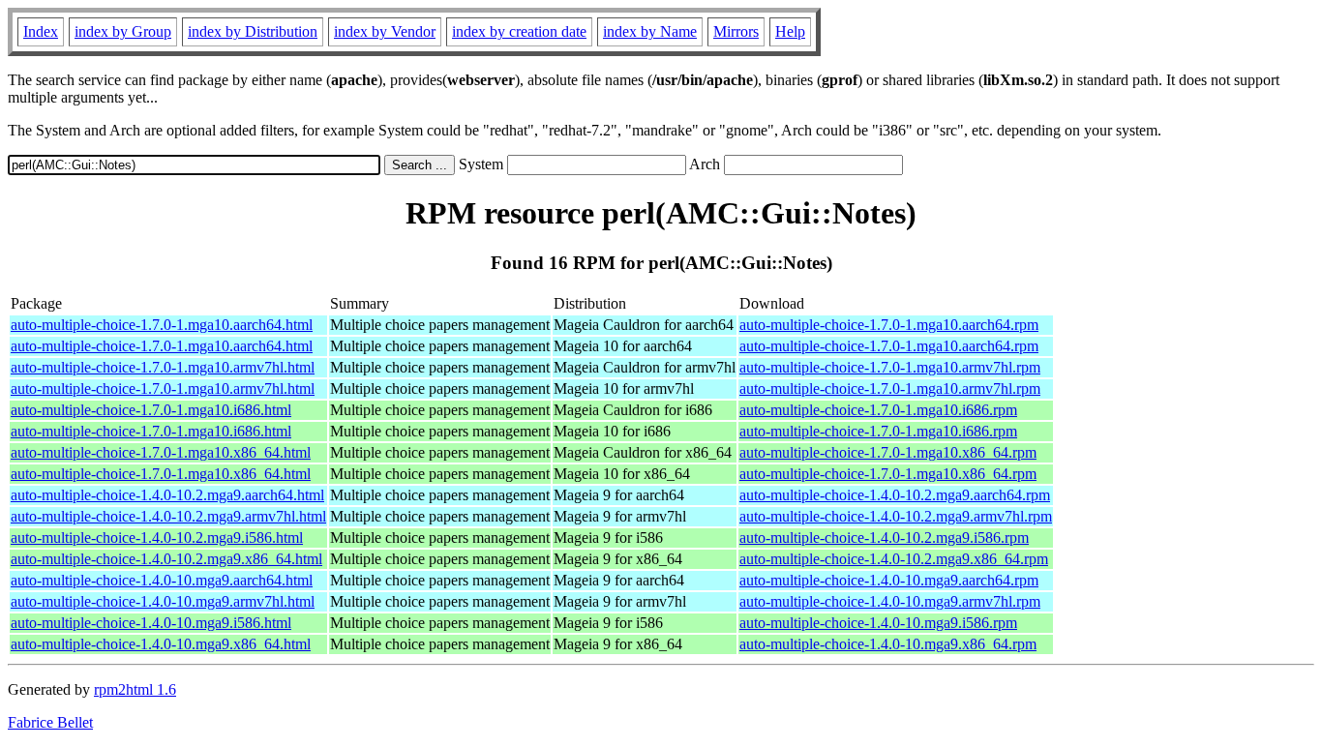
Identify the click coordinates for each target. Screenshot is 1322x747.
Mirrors (736, 31)
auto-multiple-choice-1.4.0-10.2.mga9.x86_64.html (166, 559)
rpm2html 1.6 (135, 689)
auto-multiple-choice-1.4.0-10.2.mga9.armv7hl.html (168, 516)
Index (40, 31)
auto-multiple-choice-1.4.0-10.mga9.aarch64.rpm (888, 580)
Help (790, 31)
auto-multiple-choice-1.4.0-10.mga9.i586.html (151, 622)
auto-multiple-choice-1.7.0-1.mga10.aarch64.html (162, 324)
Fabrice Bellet (50, 722)
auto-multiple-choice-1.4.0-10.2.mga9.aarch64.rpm (894, 495)
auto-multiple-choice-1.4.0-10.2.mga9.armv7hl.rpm (895, 516)
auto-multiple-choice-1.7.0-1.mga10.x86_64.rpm (888, 452)
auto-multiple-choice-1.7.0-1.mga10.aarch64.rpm (888, 324)
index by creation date (519, 31)
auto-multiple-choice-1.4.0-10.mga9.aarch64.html (162, 580)
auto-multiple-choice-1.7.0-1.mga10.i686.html (151, 410)
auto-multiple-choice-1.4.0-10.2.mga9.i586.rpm (884, 537)
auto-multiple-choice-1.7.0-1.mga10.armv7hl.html (163, 367)
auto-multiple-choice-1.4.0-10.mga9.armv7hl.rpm (889, 601)
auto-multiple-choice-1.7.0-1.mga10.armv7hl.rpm (889, 367)
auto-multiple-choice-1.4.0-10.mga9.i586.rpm (878, 622)
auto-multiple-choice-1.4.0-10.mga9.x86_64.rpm (888, 644)
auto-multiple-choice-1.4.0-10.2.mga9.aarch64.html (167, 495)
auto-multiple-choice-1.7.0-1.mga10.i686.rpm (878, 410)
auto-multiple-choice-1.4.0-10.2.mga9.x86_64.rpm (893, 559)
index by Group (123, 31)
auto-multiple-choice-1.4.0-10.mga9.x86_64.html (161, 644)
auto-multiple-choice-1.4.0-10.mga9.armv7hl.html (163, 601)
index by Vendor (385, 31)
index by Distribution (252, 31)
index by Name (650, 31)
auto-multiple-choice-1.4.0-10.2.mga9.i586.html (157, 537)
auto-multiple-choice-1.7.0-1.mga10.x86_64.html (161, 452)
